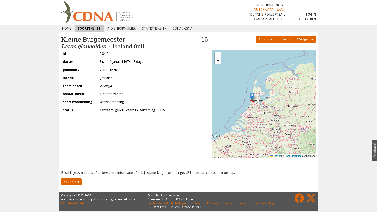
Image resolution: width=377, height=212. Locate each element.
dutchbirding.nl (270, 5)
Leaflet (277, 155)
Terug (285, 39)
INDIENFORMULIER (121, 28)
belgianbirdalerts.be (266, 19)
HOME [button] (66, 28)
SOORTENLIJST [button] (89, 28)
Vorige (267, 39)
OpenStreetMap (293, 155)
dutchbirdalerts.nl (267, 14)
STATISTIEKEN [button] (153, 28)
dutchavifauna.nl (269, 9)
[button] (252, 96)
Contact (73, 182)
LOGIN (311, 14)
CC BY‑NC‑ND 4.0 (72, 203)
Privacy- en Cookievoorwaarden (227, 203)
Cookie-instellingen (265, 203)
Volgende (305, 39)
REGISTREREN (306, 19)
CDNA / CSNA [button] (182, 28)
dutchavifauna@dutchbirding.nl (167, 203)
